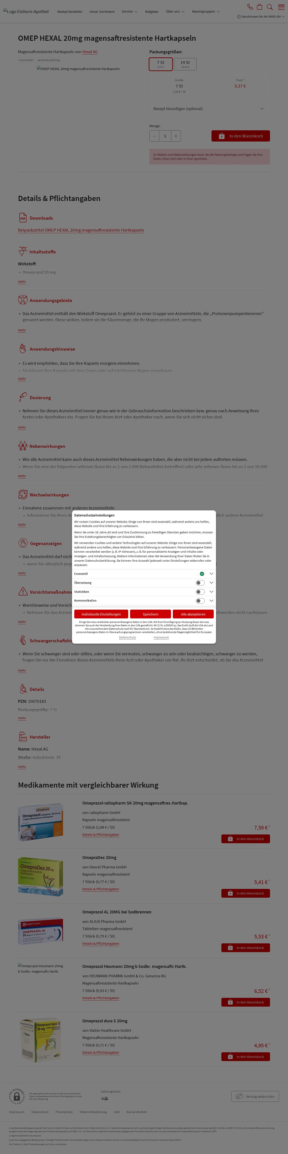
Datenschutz (127, 637)
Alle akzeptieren (193, 614)
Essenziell (81, 574)
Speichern (150, 614)
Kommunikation (85, 600)
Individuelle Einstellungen (101, 614)
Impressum (161, 637)
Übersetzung (82, 583)
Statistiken (81, 592)
